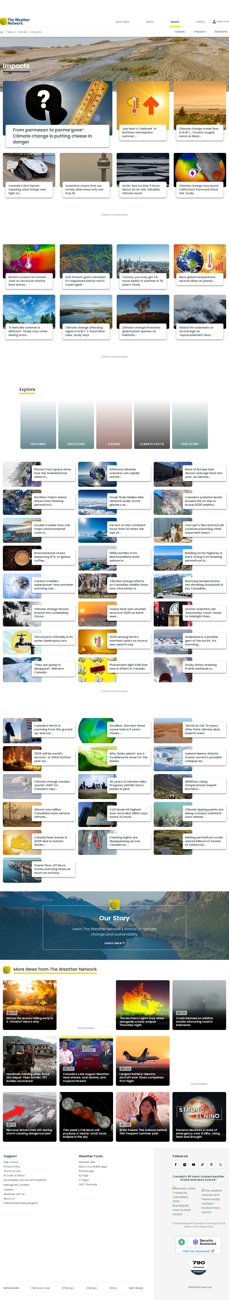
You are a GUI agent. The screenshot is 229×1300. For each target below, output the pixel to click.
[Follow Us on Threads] (211, 1165)
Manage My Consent (17, 1184)
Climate (22, 32)
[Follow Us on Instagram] (184, 1165)
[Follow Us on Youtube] (193, 1165)
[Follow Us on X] (220, 1165)
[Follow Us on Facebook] (175, 1165)
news (10, 32)
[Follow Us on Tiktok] (202, 1165)
